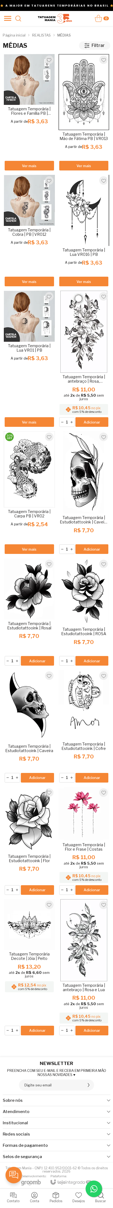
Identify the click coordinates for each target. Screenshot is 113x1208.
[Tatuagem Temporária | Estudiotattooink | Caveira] (29, 726)
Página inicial (14, 35)
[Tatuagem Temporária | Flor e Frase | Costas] (84, 841)
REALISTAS (41, 35)
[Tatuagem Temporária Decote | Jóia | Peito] (29, 967)
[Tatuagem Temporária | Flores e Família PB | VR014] (29, 112)
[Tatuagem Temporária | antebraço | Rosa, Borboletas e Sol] (84, 359)
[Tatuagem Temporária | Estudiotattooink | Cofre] (84, 726)
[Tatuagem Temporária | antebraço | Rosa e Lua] (84, 967)
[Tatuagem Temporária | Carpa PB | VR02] (29, 493)
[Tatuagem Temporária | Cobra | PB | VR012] (29, 231)
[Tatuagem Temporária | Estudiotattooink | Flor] (29, 841)
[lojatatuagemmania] (55, 18)
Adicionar (92, 422)
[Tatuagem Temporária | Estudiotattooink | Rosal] (29, 612)
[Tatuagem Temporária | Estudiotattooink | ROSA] (84, 612)
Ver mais (29, 166)
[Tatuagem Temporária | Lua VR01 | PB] (29, 359)
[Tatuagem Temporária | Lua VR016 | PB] (84, 231)
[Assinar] (88, 1085)
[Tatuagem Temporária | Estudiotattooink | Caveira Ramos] (84, 493)
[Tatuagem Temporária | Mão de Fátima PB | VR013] (84, 112)
